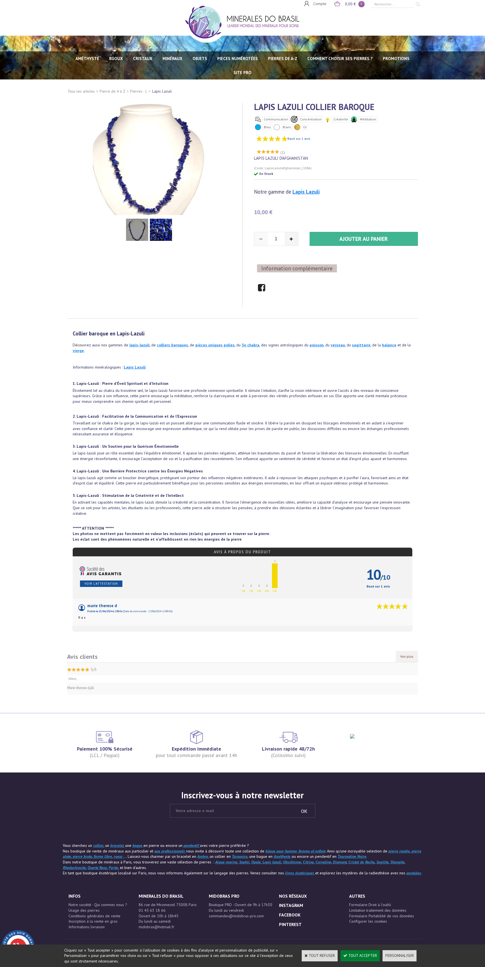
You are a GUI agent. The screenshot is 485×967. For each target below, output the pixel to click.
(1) (282, 152)
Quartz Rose (97, 867)
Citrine (308, 862)
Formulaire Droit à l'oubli (370, 904)
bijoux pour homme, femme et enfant (295, 851)
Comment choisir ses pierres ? (340, 58)
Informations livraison (86, 926)
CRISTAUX (142, 58)
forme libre (103, 856)
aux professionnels (170, 851)
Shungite (397, 862)
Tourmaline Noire (352, 856)
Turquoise (240, 856)
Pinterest (290, 924)
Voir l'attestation (101, 584)
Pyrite (113, 867)
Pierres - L (138, 91)
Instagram (291, 905)
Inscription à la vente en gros (93, 921)
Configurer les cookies (368, 921)
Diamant (340, 862)
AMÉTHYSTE (87, 58)
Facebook (290, 915)
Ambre (202, 856)
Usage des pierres (84, 910)
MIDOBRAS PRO (224, 896)
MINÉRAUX (172, 58)
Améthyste (283, 856)
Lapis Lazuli (162, 91)
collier (98, 845)
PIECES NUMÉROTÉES (237, 58)
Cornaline (323, 862)
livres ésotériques (300, 872)
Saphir (244, 862)
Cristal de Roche (361, 862)
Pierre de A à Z (112, 91)
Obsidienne (292, 862)
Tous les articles (81, 91)
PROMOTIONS (396, 58)
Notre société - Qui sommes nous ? (97, 904)
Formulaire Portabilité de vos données (381, 915)
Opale (256, 862)
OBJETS (200, 58)
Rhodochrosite (74, 867)
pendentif (192, 845)
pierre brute (82, 856)
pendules (413, 872)
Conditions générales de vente (94, 915)
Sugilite (382, 862)
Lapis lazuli (271, 862)
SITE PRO (242, 72)
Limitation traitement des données (377, 910)
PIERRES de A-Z (282, 58)
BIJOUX (116, 58)
